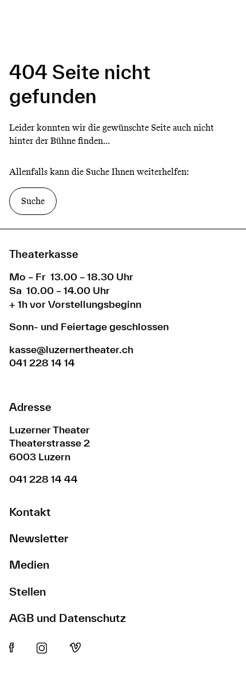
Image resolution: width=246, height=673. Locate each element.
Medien (29, 564)
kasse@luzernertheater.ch (71, 349)
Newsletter (38, 538)
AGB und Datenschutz (67, 617)
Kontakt (30, 511)
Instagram (42, 648)
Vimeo (75, 648)
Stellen (27, 591)
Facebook (11, 648)
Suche (33, 201)
